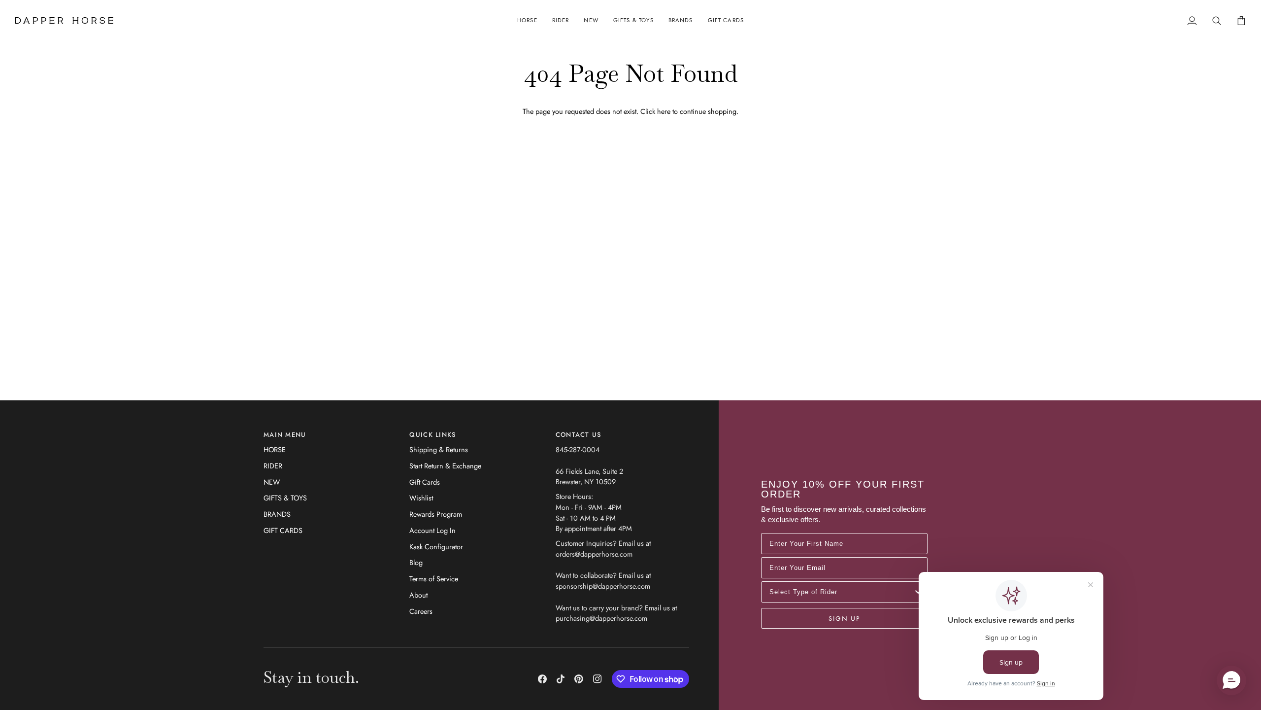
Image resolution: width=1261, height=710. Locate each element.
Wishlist (421, 498)
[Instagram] (597, 678)
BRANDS (277, 514)
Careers (420, 611)
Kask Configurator (436, 546)
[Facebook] (542, 678)
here (663, 111)
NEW (272, 482)
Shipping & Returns (438, 449)
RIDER (273, 466)
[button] (527, 20)
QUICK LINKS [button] (432, 434)
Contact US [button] (579, 434)
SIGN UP (844, 618)
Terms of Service (433, 578)
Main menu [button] (285, 434)
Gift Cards (424, 482)
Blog (416, 562)
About (418, 595)
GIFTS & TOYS (285, 498)
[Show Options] (918, 592)
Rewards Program (435, 514)
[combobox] (841, 592)
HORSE (275, 449)
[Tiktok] (560, 678)
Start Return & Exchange (445, 466)
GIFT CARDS (283, 530)
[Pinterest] (578, 678)
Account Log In (432, 530)
